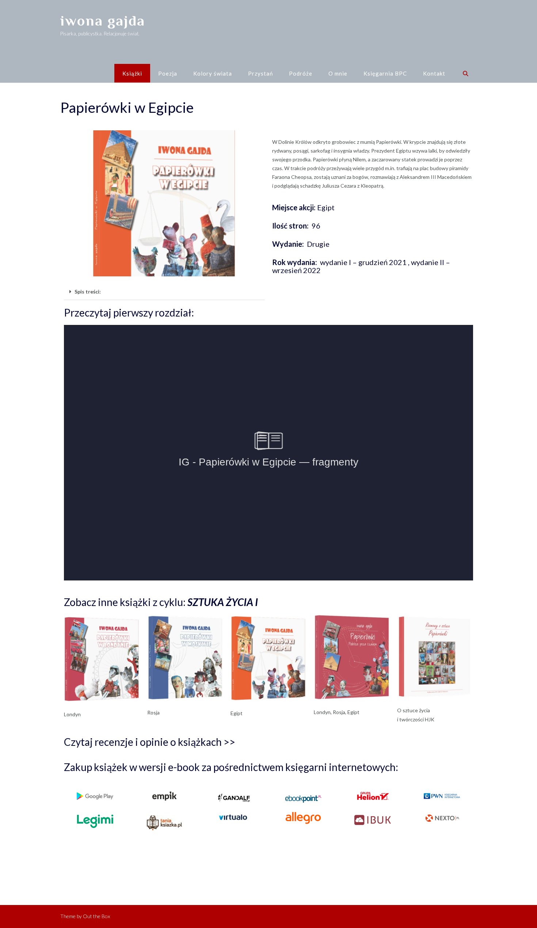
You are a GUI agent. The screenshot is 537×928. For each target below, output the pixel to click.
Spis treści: (88, 291)
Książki (132, 73)
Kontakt (434, 73)
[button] (164, 292)
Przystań (260, 73)
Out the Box (96, 916)
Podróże (300, 73)
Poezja (167, 73)
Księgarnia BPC (385, 73)
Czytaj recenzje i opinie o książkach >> (149, 742)
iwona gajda (102, 20)
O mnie (337, 73)
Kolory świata (212, 73)
